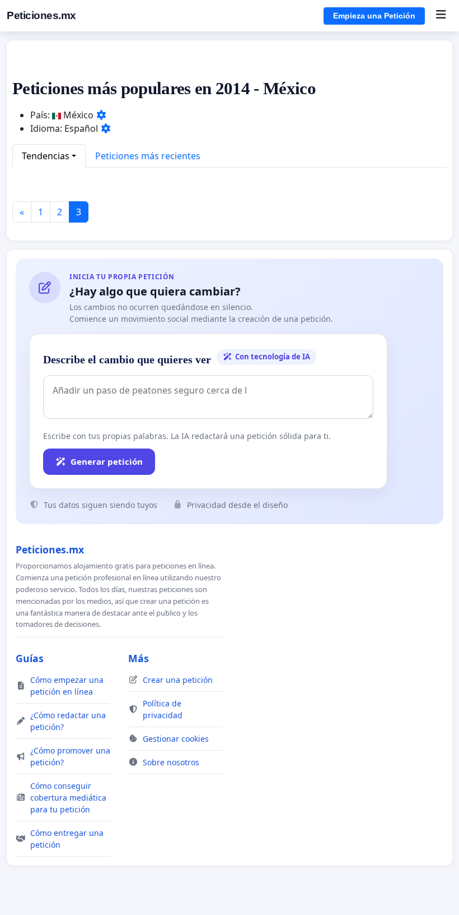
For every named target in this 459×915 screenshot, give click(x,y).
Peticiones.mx (41, 15)
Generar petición (107, 461)
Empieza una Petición (374, 15)
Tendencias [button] (45, 156)
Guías (30, 658)
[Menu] (440, 15)
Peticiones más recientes (147, 156)
